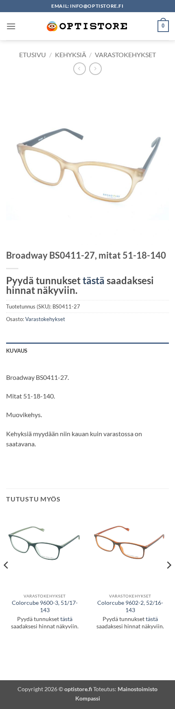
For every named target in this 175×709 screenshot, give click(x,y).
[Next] (168, 581)
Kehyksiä (70, 54)
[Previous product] (95, 68)
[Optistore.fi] (87, 26)
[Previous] (6, 581)
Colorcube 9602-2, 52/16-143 (130, 606)
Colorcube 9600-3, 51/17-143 (45, 606)
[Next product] (79, 68)
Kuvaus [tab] (17, 350)
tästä (94, 280)
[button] (11, 26)
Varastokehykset (125, 54)
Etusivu (32, 54)
